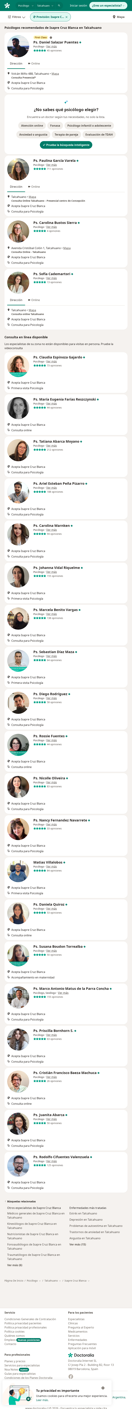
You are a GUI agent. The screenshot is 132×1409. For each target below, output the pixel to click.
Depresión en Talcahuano (86, 1219)
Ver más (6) (14, 1265)
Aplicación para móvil (82, 1348)
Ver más (51, 46)
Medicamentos (77, 1331)
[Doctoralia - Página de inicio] (8, 5)
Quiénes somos (14, 1336)
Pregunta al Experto (81, 1327)
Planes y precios (14, 1361)
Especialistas (76, 1319)
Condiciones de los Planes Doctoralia (28, 1378)
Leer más (42, 1400)
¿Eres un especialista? (107, 5)
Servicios (74, 1336)
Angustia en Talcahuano (85, 1238)
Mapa (121, 17)
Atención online (32, 125)
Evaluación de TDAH (99, 134)
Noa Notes (16, 1369)
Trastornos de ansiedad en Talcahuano (94, 1232)
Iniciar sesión (78, 5)
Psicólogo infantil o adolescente (89, 125)
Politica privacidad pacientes (22, 1323)
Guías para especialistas (20, 1374)
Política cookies (14, 1331)
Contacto (10, 1344)
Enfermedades (77, 1340)
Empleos (22, 1340)
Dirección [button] (16, 63)
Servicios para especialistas (22, 1365)
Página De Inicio (13, 1280)
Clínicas (73, 1323)
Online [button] (35, 63)
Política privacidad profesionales (25, 1327)
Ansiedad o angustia (33, 134)
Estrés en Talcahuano (83, 1213)
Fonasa (55, 125)
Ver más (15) (77, 1244)
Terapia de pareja (66, 134)
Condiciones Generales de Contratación (30, 1319)
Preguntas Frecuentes (82, 1344)
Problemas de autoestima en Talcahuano (96, 1226)
